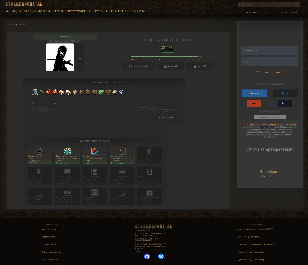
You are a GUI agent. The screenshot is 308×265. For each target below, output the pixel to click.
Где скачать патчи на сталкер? (251, 252)
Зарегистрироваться (269, 117)
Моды (16, 11)
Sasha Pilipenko (251, 127)
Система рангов (49, 244)
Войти (277, 72)
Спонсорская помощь (51, 260)
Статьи (58, 11)
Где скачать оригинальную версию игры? (257, 244)
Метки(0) (202, 66)
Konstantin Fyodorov (270, 124)
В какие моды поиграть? (249, 237)
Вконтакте (254, 93)
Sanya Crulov (266, 135)
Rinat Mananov (281, 127)
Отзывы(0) (173, 66)
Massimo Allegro (266, 127)
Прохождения (79, 11)
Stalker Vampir (269, 130)
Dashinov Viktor (253, 135)
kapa (283, 124)
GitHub (285, 103)
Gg (285, 93)
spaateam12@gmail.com (144, 240)
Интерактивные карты (125, 11)
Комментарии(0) (141, 66)
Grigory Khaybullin (254, 130)
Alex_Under (255, 124)
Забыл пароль (262, 72)
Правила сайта (48, 237)
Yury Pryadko (269, 137)
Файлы (44, 11)
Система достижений (51, 252)
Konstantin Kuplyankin (283, 135)
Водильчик (291, 124)
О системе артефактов (165, 117)
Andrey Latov (286, 132)
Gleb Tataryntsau (285, 130)
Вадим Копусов (271, 132)
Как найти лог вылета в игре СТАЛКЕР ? (256, 229)
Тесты (98, 11)
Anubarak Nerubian (255, 132)
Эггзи (292, 127)
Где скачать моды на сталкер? (251, 260)
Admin (245, 124)
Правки (30, 11)
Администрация (49, 229)
